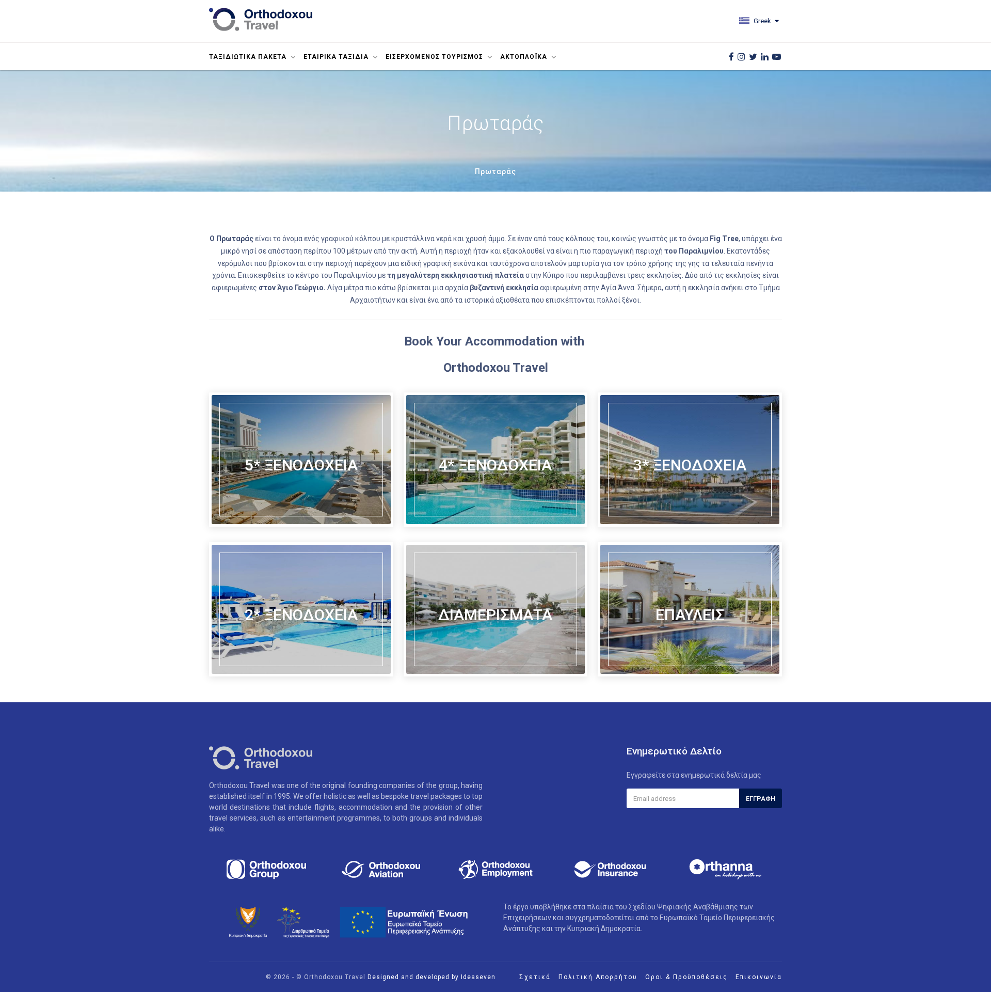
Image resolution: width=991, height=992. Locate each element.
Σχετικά (535, 977)
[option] (266, 869)
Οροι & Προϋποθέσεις (686, 977)
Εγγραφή (760, 798)
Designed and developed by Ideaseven (431, 977)
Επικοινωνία (759, 977)
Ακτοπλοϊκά (524, 56)
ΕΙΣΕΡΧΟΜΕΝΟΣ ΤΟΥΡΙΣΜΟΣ (435, 56)
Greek (761, 21)
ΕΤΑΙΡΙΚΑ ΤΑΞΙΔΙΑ (337, 56)
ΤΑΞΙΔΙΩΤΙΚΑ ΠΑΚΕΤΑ (249, 56)
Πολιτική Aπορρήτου (597, 977)
